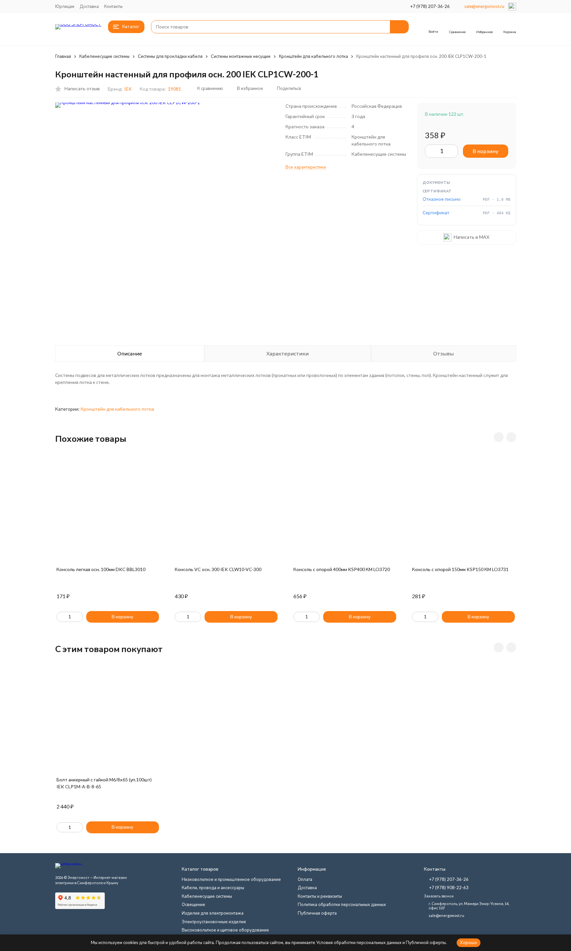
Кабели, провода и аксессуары (213, 887)
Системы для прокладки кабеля (170, 56)
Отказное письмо (442, 199)
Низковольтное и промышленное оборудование (231, 879)
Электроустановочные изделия (214, 921)
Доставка (89, 6)
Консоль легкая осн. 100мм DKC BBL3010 (101, 569)
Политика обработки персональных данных (342, 904)
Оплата (305, 879)
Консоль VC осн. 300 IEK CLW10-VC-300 (218, 569)
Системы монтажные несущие (241, 56)
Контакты (113, 6)
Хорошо (468, 942)
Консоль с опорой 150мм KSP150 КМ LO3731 (460, 569)
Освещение (193, 904)
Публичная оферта (317, 913)
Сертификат (436, 213)
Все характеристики (306, 167)
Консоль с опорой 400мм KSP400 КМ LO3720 (341, 569)
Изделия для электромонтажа (213, 913)
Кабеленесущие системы (104, 56)
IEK (128, 89)
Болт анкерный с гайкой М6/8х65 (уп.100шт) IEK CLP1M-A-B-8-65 (104, 783)
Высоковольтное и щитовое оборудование (225, 929)
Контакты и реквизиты (320, 896)
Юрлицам (64, 6)
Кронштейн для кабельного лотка (313, 56)
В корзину (485, 151)
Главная (63, 56)
